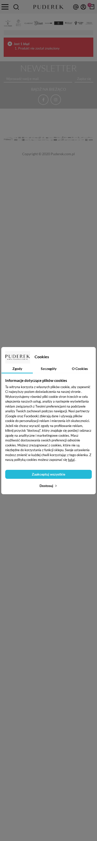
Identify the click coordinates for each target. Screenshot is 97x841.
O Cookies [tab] (80, 368)
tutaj (71, 460)
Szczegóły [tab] (48, 368)
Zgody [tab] (17, 368)
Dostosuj (47, 486)
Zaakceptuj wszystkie (48, 474)
